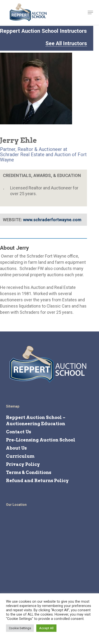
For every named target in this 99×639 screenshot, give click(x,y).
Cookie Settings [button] (20, 628)
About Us (16, 448)
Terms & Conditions (28, 472)
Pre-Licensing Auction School (40, 439)
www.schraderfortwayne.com (52, 219)
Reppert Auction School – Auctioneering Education (35, 420)
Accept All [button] (46, 628)
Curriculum (20, 456)
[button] (90, 12)
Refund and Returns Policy (37, 480)
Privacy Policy (23, 464)
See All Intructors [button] (66, 43)
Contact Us (18, 431)
